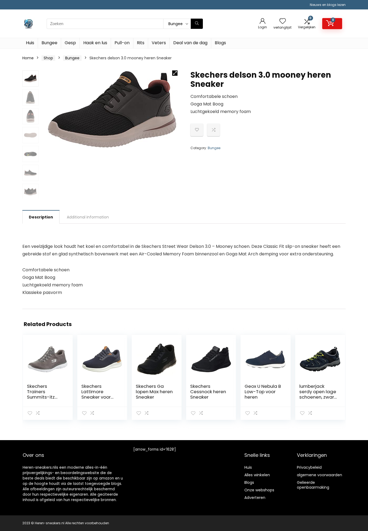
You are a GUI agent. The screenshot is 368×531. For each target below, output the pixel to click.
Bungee (49, 43)
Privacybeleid (309, 467)
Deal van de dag (190, 43)
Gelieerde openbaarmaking (313, 485)
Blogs (220, 43)
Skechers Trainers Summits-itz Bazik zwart (41, 394)
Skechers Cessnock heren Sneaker (208, 391)
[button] (175, 73)
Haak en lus (95, 43)
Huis (30, 43)
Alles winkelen (257, 475)
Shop (48, 58)
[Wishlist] (282, 21)
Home (28, 58)
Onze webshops (259, 490)
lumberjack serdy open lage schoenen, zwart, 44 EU (318, 394)
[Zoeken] (197, 24)
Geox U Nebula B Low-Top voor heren (263, 391)
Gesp (70, 43)
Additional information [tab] (88, 217)
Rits (140, 43)
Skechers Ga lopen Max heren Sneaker (154, 391)
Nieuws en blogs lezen (328, 4)
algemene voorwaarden (319, 475)
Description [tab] (41, 217)
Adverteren (254, 497)
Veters (159, 43)
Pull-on (122, 43)
